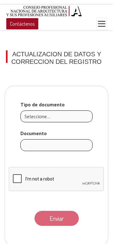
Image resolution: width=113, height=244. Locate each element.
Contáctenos (22, 24)
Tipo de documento (42, 104)
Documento (33, 133)
